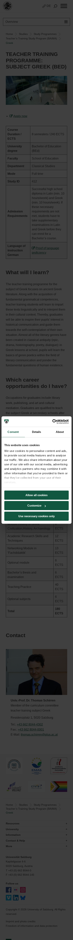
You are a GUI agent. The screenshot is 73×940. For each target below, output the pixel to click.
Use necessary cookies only (36, 516)
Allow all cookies (36, 495)
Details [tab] (36, 431)
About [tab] (60, 431)
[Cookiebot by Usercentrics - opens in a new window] (52, 421)
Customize (34, 505)
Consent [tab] (13, 431)
